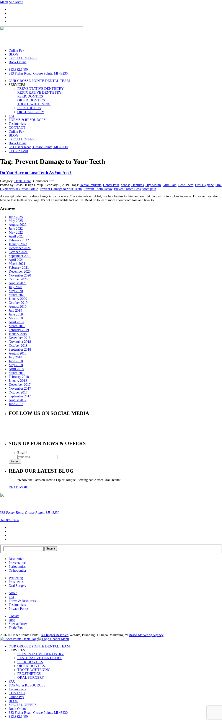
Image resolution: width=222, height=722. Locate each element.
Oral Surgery (17, 585)
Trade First (16, 627)
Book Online (17, 143)
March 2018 (17, 373)
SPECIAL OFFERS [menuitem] (23, 705)
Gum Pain (169, 185)
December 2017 (20, 384)
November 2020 (20, 275)
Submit (14, 461)
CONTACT (17, 127)
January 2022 (18, 244)
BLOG (13, 135)
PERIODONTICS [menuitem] (30, 662)
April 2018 (16, 369)
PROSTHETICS (29, 108)
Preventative (17, 562)
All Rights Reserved (55, 635)
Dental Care (22, 181)
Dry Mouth (153, 185)
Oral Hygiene (204, 185)
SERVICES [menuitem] (17, 650)
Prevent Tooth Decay (97, 189)
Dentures (137, 185)
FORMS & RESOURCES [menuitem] (27, 685)
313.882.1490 (18, 69)
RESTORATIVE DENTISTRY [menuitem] (39, 658)
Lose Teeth (185, 185)
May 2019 (16, 318)
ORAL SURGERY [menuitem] (30, 677)
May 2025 (16, 221)
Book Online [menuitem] (17, 709)
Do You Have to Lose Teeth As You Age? (36, 172)
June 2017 (16, 404)
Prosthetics (16, 582)
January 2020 (18, 299)
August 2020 (17, 283)
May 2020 (16, 291)
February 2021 (19, 267)
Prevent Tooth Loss (127, 189)
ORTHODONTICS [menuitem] (31, 666)
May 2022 (16, 232)
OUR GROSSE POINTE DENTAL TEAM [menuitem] (39, 646)
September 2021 (20, 256)
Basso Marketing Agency (146, 635)
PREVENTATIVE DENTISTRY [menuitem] (40, 654)
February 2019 (19, 330)
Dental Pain (111, 185)
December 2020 (20, 271)
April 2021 (16, 260)
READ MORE (19, 487)
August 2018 (17, 353)
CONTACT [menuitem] (17, 693)
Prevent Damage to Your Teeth (61, 189)
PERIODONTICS (30, 96)
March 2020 (17, 295)
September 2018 (20, 349)
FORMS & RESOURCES (27, 120)
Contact (14, 616)
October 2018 (18, 345)
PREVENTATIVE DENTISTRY (40, 88)
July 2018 (15, 357)
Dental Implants (90, 185)
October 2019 (18, 302)
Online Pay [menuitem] (16, 697)
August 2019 (17, 306)
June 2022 (16, 228)
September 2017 (20, 396)
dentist (125, 185)
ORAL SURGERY (30, 112)
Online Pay (16, 131)
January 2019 (18, 334)
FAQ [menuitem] (12, 681)
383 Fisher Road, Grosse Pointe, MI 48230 (38, 73)
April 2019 (16, 322)
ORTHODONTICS (31, 100)
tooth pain (149, 189)
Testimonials (17, 123)
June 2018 (16, 361)
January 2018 (18, 380)
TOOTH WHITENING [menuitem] (34, 670)
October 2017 (18, 392)
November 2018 (20, 341)
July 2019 (15, 310)
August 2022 (17, 224)
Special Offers (18, 624)
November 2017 (20, 388)
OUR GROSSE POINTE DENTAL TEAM (39, 81)
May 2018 (16, 365)
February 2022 (19, 240)
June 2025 (16, 217)
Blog (12, 620)
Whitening (16, 578)
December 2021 (20, 248)
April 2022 (16, 236)
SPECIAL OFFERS (23, 139)
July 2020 (15, 287)
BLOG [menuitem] (13, 701)
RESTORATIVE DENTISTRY (39, 92)
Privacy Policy (19, 608)
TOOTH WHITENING (34, 104)
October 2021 (18, 252)
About (13, 593)
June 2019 (16, 314)
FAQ (12, 116)
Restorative (16, 559)
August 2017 (17, 400)
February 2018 (19, 377)
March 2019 (17, 326)
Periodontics (17, 566)
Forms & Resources (22, 601)
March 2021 (17, 263)
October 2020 (18, 279)
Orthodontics (17, 570)
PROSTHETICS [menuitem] (29, 673)
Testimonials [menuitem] (17, 689)
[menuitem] (38, 712)
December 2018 (20, 338)
